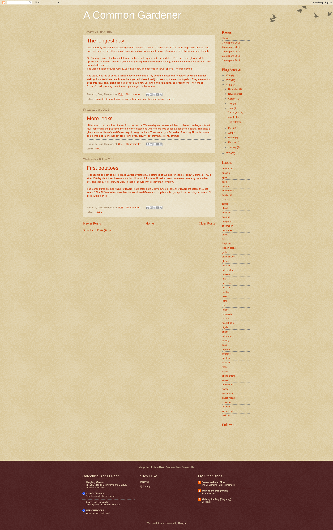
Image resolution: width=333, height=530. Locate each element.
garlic (128, 99)
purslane (226, 358)
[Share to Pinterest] (161, 94)
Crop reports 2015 (231, 42)
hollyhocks (227, 270)
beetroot (226, 186)
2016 (228, 85)
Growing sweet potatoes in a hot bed (103, 504)
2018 (228, 75)
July (230, 103)
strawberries (228, 384)
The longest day (105, 41)
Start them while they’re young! (100, 496)
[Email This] (147, 94)
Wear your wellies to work (98, 513)
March (231, 137)
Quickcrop (145, 486)
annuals (226, 173)
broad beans (228, 190)
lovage (225, 309)
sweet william (158, 99)
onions (225, 331)
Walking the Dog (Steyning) (216, 499)
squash (225, 380)
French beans (229, 248)
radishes (226, 362)
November (233, 94)
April (230, 133)
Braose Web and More (213, 482)
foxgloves (119, 99)
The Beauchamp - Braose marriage (218, 485)
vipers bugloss (229, 411)
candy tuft (227, 195)
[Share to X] (154, 94)
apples (225, 177)
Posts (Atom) (104, 230)
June (231, 108)
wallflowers (227, 415)
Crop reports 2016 (231, 47)
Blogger (182, 523)
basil (224, 181)
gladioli (225, 261)
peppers (226, 349)
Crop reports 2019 (231, 60)
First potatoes (102, 168)
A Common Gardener (132, 15)
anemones (227, 168)
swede (225, 389)
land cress (227, 283)
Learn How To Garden (97, 502)
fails (224, 239)
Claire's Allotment (95, 493)
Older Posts (207, 223)
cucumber (227, 230)
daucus (109, 99)
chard (225, 208)
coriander (226, 212)
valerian (226, 406)
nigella (225, 327)
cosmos (226, 217)
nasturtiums (228, 323)
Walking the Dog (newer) (215, 490)
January (232, 147)
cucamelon (227, 226)
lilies (224, 305)
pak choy (226, 336)
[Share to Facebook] (157, 94)
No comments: (134, 94)
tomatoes (170, 99)
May (230, 128)
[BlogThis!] (151, 94)
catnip (225, 203)
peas (224, 345)
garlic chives (228, 256)
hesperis (136, 99)
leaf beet (226, 292)
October (232, 98)
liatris (224, 301)
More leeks (100, 118)
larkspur (226, 287)
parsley (225, 340)
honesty (146, 99)
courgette (99, 99)
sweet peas (227, 393)
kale (224, 278)
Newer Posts (92, 223)
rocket (225, 367)
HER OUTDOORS (95, 510)
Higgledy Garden (95, 482)
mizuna (225, 318)
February (233, 142)
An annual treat (209, 493)
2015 (228, 153)
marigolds (227, 314)
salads (225, 371)
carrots (225, 199)
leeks (97, 148)
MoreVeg (144, 482)
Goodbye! (206, 502)
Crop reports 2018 (231, 56)
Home (150, 223)
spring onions (228, 375)
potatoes (99, 212)
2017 (228, 80)
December (233, 89)
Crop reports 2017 (231, 51)
